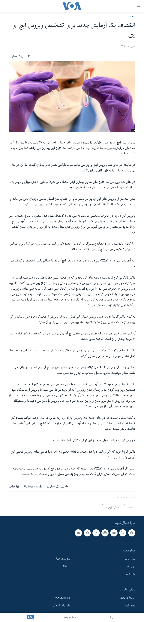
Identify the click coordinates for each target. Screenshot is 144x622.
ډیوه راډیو (130, 606)
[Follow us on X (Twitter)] (122, 532)
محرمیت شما (63, 559)
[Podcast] (87, 532)
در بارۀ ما (130, 567)
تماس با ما (130, 559)
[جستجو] (111, 617)
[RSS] (96, 532)
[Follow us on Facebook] (131, 532)
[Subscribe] (78, 532)
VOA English (62, 598)
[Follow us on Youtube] (113, 532)
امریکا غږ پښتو (70, 617)
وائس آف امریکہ (61, 606)
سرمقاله (66, 567)
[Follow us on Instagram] (105, 532)
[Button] (19, 56)
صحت (131, 17)
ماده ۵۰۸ (130, 575)
